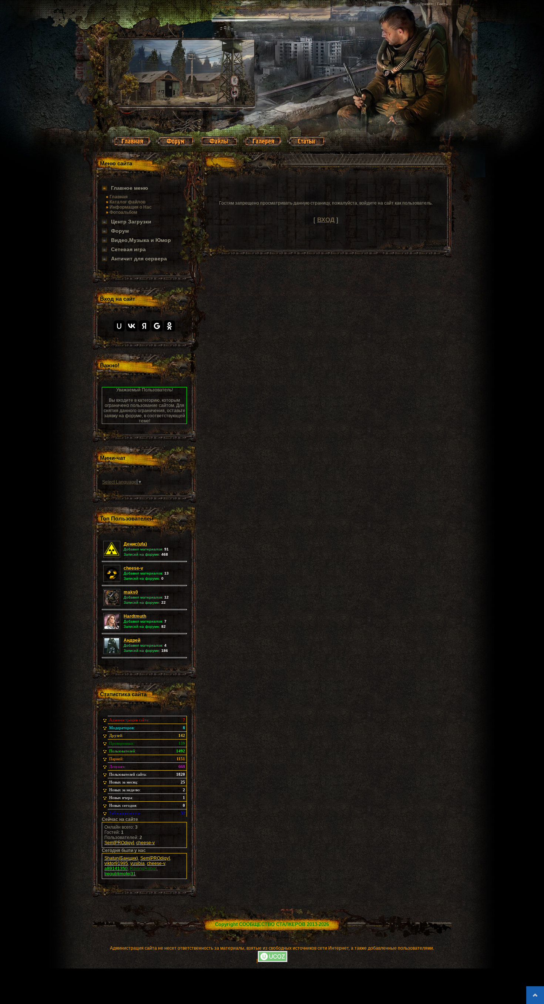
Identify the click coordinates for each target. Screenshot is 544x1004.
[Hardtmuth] (112, 628)
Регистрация (392, 4)
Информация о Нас (131, 207)
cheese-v (145, 842)
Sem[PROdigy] (119, 842)
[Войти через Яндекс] (144, 325)
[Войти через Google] (156, 325)
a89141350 (116, 868)
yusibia (137, 863)
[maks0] (112, 604)
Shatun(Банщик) (121, 858)
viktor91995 (116, 863)
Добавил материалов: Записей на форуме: (146, 549)
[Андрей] (112, 652)
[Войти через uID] (119, 325)
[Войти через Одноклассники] (169, 325)
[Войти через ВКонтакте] (131, 325)
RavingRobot (143, 868)
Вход (411, 4)
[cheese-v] (112, 580)
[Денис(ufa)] (112, 556)
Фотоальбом (123, 212)
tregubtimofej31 (120, 873)
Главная (371, 4)
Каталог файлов (127, 202)
